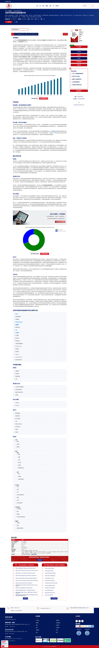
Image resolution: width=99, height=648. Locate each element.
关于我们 (37, 620)
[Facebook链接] (77, 621)
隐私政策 (57, 620)
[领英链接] (82, 621)
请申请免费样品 (43, 98)
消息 (37, 632)
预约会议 (79, 51)
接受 (3, 646)
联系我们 (57, 5)
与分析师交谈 (54, 598)
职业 (57, 632)
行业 (40, 5)
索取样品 (25, 598)
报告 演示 (78, 58)
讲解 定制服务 (79, 61)
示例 (16, 21)
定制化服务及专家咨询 (60, 221)
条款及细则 (58, 622)
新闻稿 (47, 5)
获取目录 (9, 21)
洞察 (50, 5)
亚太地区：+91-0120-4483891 (16, 610)
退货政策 (57, 627)
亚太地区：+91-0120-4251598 (78, 98)
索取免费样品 (65, 34)
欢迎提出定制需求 (34, 554)
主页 (37, 5)
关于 (53, 5)
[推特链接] (79, 621)
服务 (43, 5)
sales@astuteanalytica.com (79, 104)
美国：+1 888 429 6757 (79, 96)
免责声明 (57, 625)
